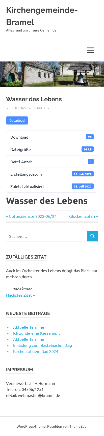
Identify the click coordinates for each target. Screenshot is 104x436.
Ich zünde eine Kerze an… (36, 332)
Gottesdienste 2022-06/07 (32, 216)
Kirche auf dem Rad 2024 (35, 351)
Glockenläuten (82, 216)
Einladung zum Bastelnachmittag (42, 345)
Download (17, 120)
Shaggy (39, 108)
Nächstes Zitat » (20, 294)
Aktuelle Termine (28, 326)
